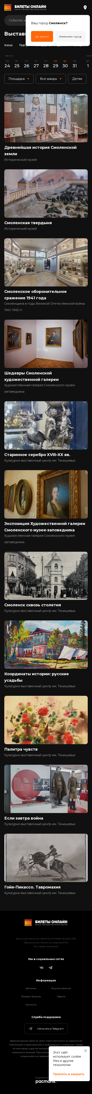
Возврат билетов (31, 996)
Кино (8, 45)
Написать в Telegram (50, 1028)
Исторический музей (20, 160)
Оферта (61, 996)
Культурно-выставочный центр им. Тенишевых (39, 460)
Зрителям (31, 988)
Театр (23, 45)
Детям (62, 45)
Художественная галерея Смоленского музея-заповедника (40, 388)
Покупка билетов (61, 988)
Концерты (42, 45)
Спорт (79, 45)
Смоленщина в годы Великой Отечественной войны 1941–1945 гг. (44, 307)
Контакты (31, 1004)
